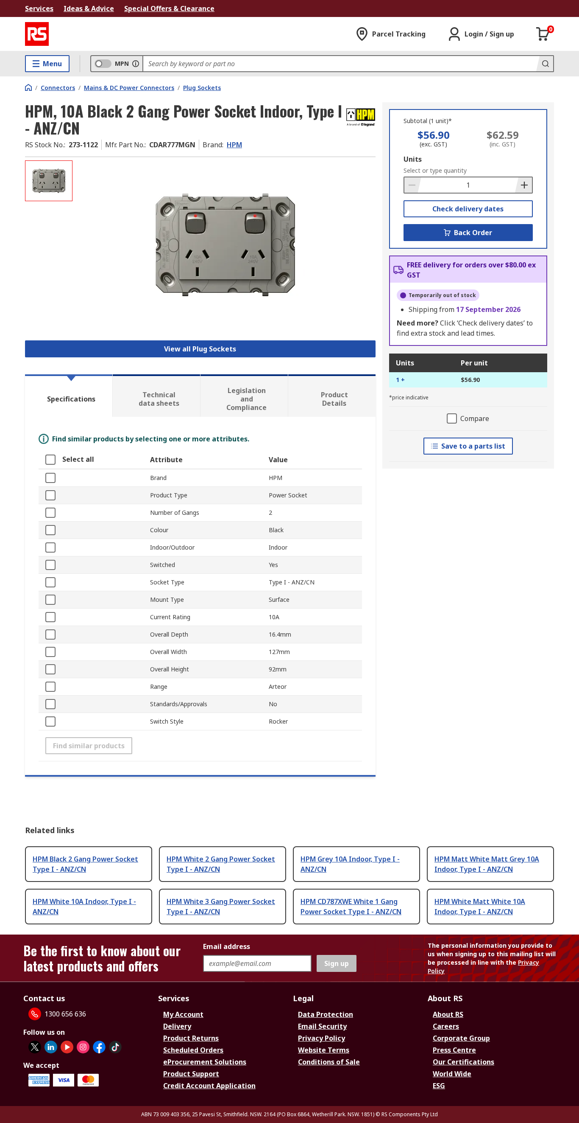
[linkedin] (51, 1047)
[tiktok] (115, 1047)
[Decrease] (412, 185)
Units (413, 159)
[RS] (37, 34)
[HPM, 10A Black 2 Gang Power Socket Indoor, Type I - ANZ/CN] (225, 245)
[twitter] (34, 1047)
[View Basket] (543, 34)
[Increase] (523, 185)
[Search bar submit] (544, 63)
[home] (28, 87)
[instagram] (83, 1047)
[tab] (68, 395)
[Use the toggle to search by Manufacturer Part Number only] (135, 63)
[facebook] (99, 1047)
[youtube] (67, 1047)
